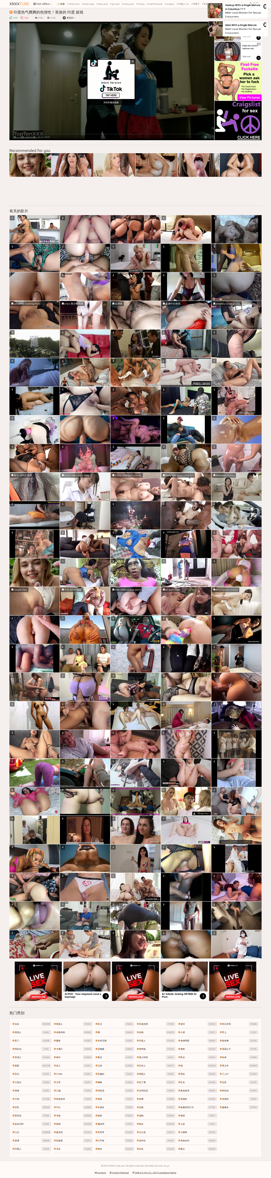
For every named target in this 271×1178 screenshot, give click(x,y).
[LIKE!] (10, 17)
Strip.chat (246, 36)
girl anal (115, 4)
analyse (170, 4)
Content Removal (120, 1172)
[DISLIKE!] (22, 17)
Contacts (101, 1172)
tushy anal (128, 4)
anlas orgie (88, 4)
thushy (140, 4)
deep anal (103, 4)
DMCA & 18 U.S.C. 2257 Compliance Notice (155, 1172)
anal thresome (155, 4)
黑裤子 (196, 4)
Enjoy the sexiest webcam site (250, 47)
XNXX (19, 4)
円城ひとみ (183, 4)
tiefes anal (74, 4)
